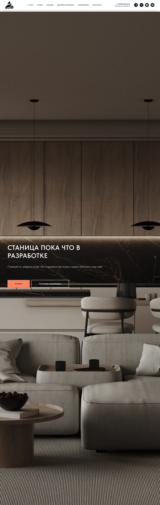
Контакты (97, 5)
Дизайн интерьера (65, 5)
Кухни (40, 5)
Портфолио (83, 5)
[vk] (141, 5)
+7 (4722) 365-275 (123, 4)
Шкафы (50, 5)
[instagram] (147, 5)
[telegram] (136, 5)
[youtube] (152, 5)
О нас (30, 5)
